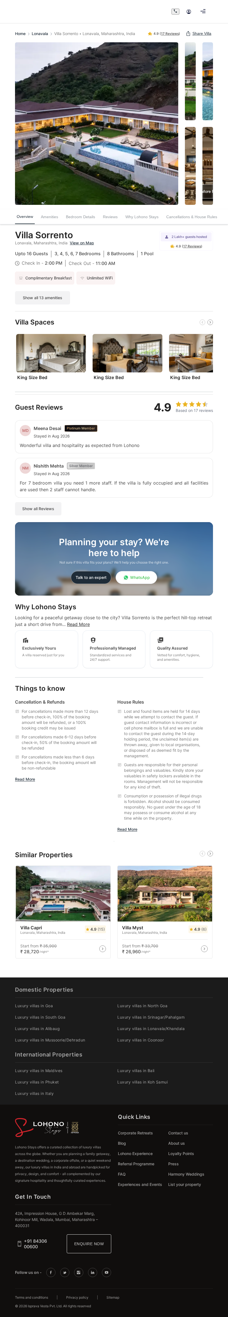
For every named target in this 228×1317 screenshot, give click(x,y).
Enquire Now (89, 1244)
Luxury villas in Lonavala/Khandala (151, 1028)
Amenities (49, 216)
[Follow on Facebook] (51, 1272)
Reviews (110, 216)
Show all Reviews (38, 508)
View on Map (82, 242)
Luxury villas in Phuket (37, 1082)
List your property (184, 1184)
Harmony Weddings (186, 1174)
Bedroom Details (80, 216)
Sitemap (112, 1297)
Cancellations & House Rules (191, 216)
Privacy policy (77, 1297)
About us (176, 1143)
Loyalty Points (181, 1153)
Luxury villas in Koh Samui (142, 1082)
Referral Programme (136, 1163)
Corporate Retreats (135, 1133)
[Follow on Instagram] (78, 1272)
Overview (25, 217)
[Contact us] (175, 11)
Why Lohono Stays (141, 216)
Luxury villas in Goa (34, 1005)
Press (173, 1163)
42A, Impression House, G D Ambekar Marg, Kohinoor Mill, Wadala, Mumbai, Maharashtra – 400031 (56, 1219)
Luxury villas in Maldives (39, 1070)
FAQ (122, 1174)
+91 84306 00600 (35, 1243)
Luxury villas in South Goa (40, 1017)
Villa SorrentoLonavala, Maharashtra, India (94, 33)
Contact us (178, 1133)
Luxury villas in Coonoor (140, 1040)
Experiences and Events (140, 1184)
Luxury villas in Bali (136, 1070)
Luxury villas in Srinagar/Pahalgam (151, 1017)
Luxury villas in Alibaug (37, 1028)
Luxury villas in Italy (34, 1093)
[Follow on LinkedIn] (92, 1272)
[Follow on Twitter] (65, 1272)
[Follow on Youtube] (106, 1272)
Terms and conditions (31, 1297)
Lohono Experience (135, 1153)
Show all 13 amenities (42, 297)
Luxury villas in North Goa (142, 1005)
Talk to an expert (91, 577)
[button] (164, 33)
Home (20, 33)
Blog (122, 1143)
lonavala (40, 33)
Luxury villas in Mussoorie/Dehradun (50, 1040)
